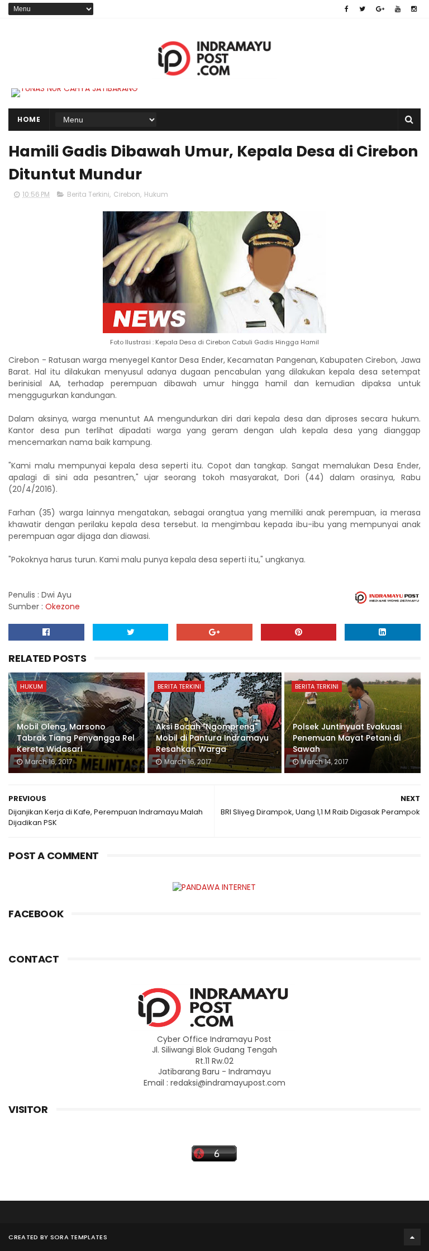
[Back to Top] (412, 1237)
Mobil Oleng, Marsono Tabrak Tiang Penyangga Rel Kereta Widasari (76, 737)
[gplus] (380, 9)
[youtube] (397, 9)
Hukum (156, 194)
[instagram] (414, 9)
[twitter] (362, 9)
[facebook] (346, 9)
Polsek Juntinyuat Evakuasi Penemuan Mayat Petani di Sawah (347, 737)
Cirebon (126, 194)
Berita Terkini (88, 194)
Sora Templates (78, 1237)
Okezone (62, 606)
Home (28, 119)
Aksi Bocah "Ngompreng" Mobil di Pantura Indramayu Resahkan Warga (212, 737)
